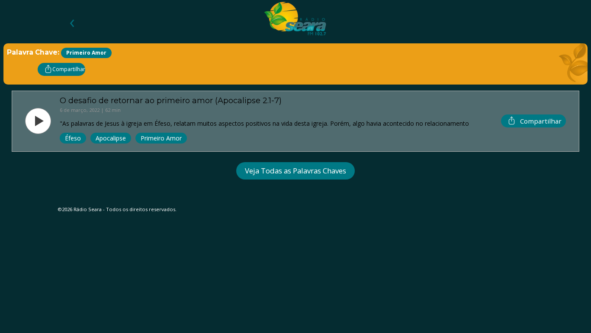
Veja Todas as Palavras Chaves (295, 171)
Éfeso (73, 138)
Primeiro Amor (161, 138)
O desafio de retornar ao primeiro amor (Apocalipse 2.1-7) (171, 100)
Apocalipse (111, 138)
